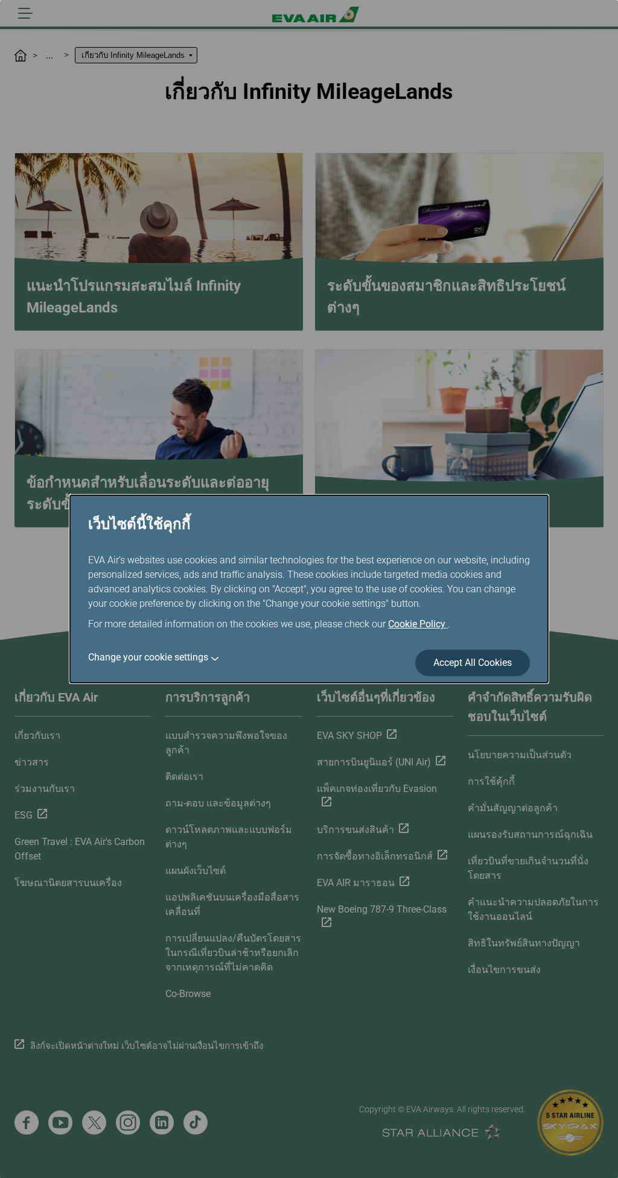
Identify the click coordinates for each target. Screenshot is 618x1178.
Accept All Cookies (472, 662)
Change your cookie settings (148, 657)
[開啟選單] (25, 13)
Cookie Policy (418, 624)
